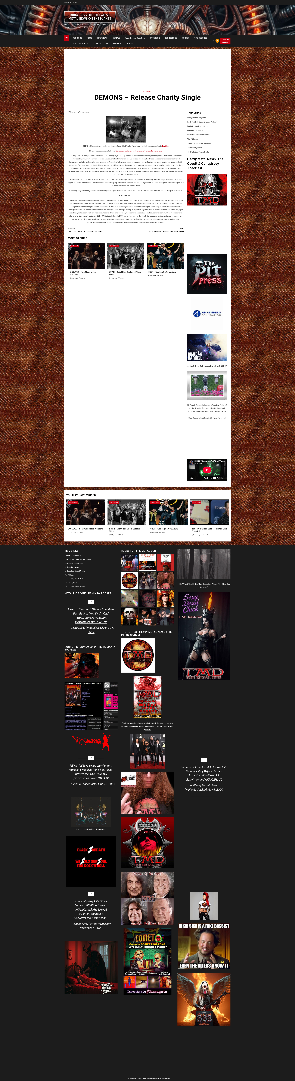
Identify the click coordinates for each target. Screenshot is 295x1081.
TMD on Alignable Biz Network (199, 143)
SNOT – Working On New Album (162, 272)
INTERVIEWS (102, 38)
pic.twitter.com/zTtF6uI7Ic (91, 621)
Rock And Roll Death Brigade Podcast (202, 122)
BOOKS (130, 44)
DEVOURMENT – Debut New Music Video (166, 229)
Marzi (98, 829)
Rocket (73, 112)
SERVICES (97, 44)
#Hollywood (99, 909)
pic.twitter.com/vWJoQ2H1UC (204, 779)
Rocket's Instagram (195, 130)
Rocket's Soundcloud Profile (198, 134)
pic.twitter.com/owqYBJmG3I (91, 778)
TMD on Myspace (194, 147)
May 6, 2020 (215, 789)
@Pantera (106, 765)
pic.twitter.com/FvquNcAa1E (91, 917)
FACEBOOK (155, 38)
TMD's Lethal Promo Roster (198, 152)
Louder (148, 729)
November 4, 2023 (91, 928)
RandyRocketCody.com (135, 38)
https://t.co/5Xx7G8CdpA (91, 617)
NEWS (89, 38)
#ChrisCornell (83, 909)
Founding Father (218, 405)
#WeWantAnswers (96, 905)
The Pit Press (192, 139)
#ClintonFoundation (91, 913)
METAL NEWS (147, 91)
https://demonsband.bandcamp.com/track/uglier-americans (138, 151)
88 (107, 44)
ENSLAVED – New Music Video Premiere (85, 529)
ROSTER (185, 38)
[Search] (213, 41)
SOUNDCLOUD (171, 38)
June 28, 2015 (106, 784)
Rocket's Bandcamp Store (197, 126)
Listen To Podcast (225, 41)
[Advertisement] (147, 69)
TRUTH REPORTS (80, 44)
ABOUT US (77, 38)
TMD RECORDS (200, 38)
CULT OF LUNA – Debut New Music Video (85, 229)
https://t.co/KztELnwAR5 (204, 775)
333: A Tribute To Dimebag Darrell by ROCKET (207, 366)
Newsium (155, 1078)
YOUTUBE (117, 44)
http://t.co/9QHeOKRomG (91, 773)
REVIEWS (116, 38)
